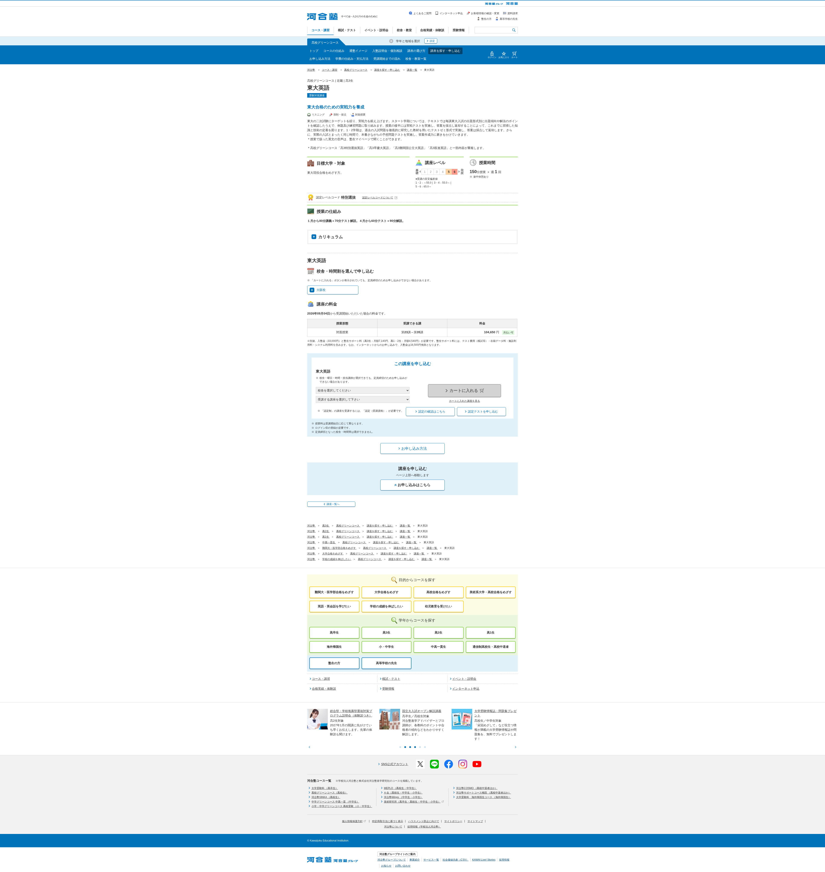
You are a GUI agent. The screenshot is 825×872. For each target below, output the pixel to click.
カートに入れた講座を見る (464, 400)
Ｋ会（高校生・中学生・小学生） (403, 792)
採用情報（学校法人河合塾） (424, 826)
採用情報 (504, 859)
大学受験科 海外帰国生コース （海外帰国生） (483, 797)
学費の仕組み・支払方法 (351, 58)
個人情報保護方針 (352, 821)
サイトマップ (475, 821)
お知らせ (386, 865)
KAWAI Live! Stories (483, 859)
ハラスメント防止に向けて (423, 821)
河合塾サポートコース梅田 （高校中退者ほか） (483, 792)
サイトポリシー (453, 821)
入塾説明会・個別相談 (387, 50)
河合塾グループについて (391, 859)
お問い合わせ (403, 865)
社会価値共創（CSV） (456, 859)
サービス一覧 (431, 859)
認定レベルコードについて (377, 197)
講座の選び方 (416, 50)
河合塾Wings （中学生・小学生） (403, 797)
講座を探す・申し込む (445, 50)
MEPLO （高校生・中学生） (400, 788)
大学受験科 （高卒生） (325, 788)
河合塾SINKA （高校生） (326, 797)
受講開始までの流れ (386, 58)
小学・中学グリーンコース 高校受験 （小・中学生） (342, 806)
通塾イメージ (358, 50)
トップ (313, 50)
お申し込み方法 (319, 58)
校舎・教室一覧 (415, 58)
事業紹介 (414, 859)
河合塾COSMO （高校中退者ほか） (476, 788)
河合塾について (393, 826)
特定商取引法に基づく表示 (387, 821)
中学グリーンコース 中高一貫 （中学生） (335, 801)
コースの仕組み (333, 50)
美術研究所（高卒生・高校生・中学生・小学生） (412, 801)
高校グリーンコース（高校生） (330, 792)
